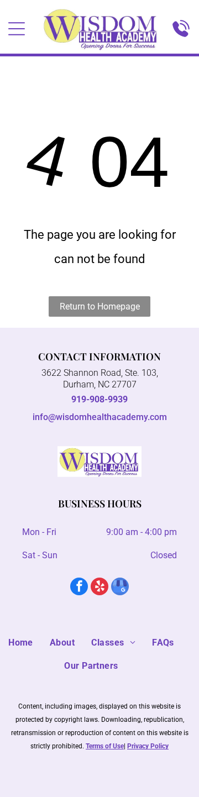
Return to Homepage (100, 306)
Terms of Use (105, 746)
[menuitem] (29, 642)
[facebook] (79, 588)
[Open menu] (16, 28)
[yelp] (99, 588)
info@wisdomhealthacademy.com (100, 417)
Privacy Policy (148, 746)
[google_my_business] (120, 588)
